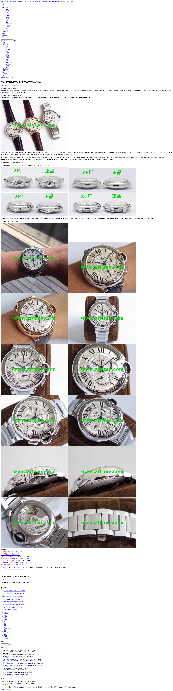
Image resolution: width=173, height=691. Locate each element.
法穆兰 (7, 27)
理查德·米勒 (9, 23)
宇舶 (5, 623)
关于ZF (5, 35)
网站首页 (3, 77)
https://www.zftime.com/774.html (16, 569)
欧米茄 (7, 15)
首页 (4, 4)
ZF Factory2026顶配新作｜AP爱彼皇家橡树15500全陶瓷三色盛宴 (18, 651)
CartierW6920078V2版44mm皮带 (15, 558)
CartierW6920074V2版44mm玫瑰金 (15, 560)
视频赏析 (5, 33)
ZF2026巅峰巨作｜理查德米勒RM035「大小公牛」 (15, 669)
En (3, 36)
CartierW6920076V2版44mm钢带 (15, 556)
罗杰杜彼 (6, 638)
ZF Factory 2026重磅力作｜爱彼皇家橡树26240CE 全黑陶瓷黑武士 (18, 656)
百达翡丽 (8, 10)
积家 (7, 20)
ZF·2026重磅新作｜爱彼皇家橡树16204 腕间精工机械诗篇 (17, 674)
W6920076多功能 (11, 551)
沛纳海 (7, 13)
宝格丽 (5, 636)
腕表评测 (5, 7)
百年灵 (7, 18)
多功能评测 (10, 553)
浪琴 (5, 621)
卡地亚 (7, 17)
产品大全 (5, 5)
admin (2, 85)
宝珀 (5, 631)
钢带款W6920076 (10, 555)
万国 (7, 9)
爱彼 (7, 12)
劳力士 (5, 626)
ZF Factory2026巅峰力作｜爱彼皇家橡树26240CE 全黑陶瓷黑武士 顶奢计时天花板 (22, 665)
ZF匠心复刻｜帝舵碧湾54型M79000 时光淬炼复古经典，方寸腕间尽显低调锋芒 (22, 660)
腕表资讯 (5, 30)
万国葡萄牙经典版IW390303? (14, 562)
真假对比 (5, 31)
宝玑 (7, 28)
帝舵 (7, 22)
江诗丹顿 (8, 25)
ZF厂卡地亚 (3, 95)
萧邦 (5, 630)
